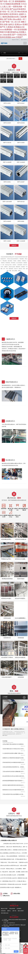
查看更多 (14, 245)
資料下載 (14, 910)
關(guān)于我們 (15, 39)
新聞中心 (9, 910)
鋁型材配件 (19, 908)
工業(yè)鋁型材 (12, 908)
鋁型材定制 (3, 910)
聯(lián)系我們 (24, 39)
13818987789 (17, 924)
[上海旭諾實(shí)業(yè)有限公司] (4, 44)
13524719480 (6, 926)
